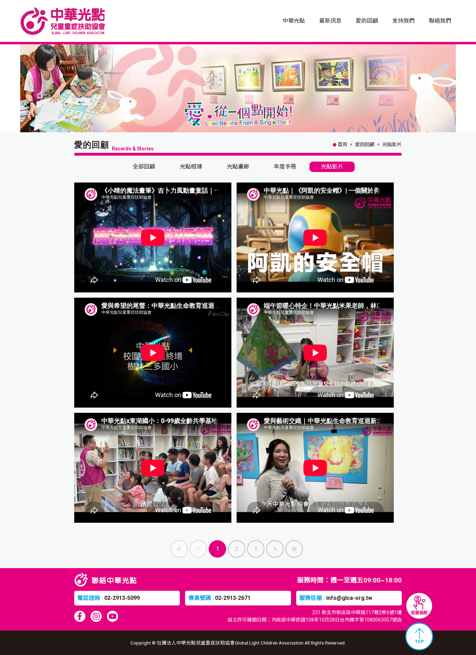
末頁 (294, 549)
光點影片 (392, 144)
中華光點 (294, 20)
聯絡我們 (440, 20)
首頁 (342, 144)
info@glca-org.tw (349, 598)
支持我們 (403, 20)
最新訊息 (330, 20)
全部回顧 (144, 166)
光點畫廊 (238, 166)
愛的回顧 (367, 20)
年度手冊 (285, 166)
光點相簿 (191, 166)
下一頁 (275, 549)
